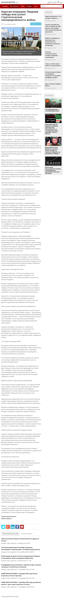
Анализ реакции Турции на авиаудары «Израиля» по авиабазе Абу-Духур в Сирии (53, 76)
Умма (22, 6)
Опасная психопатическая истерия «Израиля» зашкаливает (51, 55)
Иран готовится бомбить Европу (53, 86)
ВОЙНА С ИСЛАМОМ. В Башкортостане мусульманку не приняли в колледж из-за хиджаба (52, 43)
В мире (29, 6)
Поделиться (35, 24)
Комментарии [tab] (27, 534)
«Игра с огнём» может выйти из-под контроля (52, 66)
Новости (48, 12)
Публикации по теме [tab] (10, 534)
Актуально (49, 95)
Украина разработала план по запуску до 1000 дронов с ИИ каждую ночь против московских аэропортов (53, 29)
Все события (14, 6)
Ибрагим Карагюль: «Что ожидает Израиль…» (53, 18)
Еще (35, 6)
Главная (5, 6)
